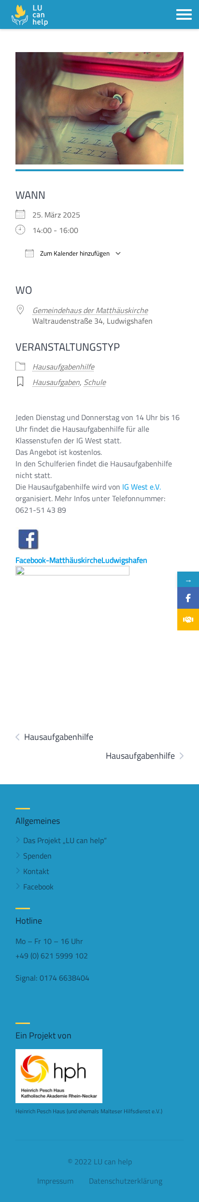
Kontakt (36, 871)
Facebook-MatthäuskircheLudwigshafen (81, 560)
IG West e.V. (141, 486)
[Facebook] (188, 598)
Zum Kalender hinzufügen (74, 253)
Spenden (37, 855)
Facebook (38, 886)
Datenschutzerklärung (125, 1181)
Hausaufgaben (56, 382)
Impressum (55, 1181)
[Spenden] (188, 619)
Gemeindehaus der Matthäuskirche (90, 310)
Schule (95, 382)
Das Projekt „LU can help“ (65, 840)
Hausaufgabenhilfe (63, 366)
